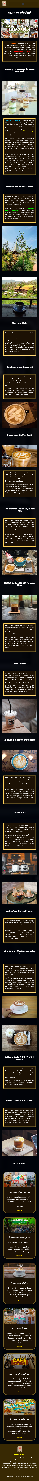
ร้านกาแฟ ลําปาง (19, 1328)
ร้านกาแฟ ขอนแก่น (19, 1192)
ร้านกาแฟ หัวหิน (19, 1283)
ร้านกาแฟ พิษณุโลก (19, 1238)
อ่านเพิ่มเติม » (20, 1210)
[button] (23, 4)
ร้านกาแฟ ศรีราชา (19, 1419)
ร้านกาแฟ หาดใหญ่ (19, 1374)
